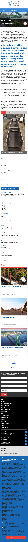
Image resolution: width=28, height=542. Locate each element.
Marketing (6, 527)
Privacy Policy (4, 450)
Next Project (14, 367)
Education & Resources (5, 409)
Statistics (6, 522)
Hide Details (4, 538)
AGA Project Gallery (5, 423)
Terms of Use (3, 448)
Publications (3, 421)
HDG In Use (3, 407)
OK (20, 537)
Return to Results (14, 362)
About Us (2, 413)
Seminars (3, 419)
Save (11, 537)
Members (2, 425)
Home (2, 399)
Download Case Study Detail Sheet (10, 188)
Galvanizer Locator (5, 415)
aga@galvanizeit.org (5, 443)
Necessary (9, 462)
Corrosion (3, 401)
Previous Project (14, 358)
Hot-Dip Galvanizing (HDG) (6, 403)
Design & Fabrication (5, 405)
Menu (5, 10)
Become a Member (4, 427)
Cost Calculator (4, 417)
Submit (4, 394)
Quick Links (14, 10)
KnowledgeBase (4, 411)
